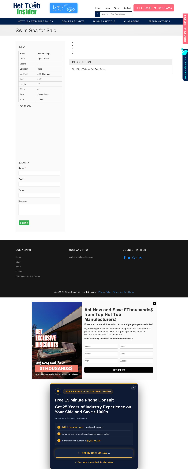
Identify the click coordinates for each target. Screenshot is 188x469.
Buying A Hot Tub (104, 21)
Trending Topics (159, 21)
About (116, 7)
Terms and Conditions (123, 292)
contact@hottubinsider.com (81, 257)
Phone (21, 190)
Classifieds (132, 21)
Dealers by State (73, 21)
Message (22, 201)
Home (98, 7)
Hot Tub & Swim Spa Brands (35, 21)
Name (21, 168)
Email (21, 179)
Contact (127, 7)
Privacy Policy (104, 292)
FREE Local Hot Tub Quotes (154, 8)
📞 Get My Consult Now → (94, 453)
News (107, 7)
